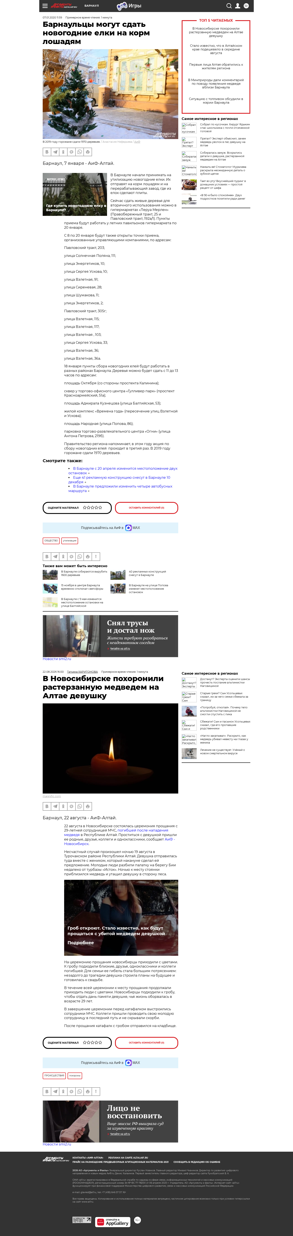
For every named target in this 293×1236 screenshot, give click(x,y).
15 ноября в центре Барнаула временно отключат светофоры (82, 587)
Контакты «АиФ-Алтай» (87, 1157)
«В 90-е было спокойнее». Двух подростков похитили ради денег (222, 197)
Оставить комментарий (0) (146, 507)
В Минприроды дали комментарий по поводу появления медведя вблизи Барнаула (216, 83)
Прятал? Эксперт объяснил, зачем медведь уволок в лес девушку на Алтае (223, 142)
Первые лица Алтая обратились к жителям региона (216, 66)
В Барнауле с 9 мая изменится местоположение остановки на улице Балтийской (82, 602)
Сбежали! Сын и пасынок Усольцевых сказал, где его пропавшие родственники (225, 725)
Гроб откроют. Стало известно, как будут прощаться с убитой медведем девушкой (116, 930)
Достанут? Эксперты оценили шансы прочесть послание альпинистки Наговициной (225, 682)
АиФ (137, 141)
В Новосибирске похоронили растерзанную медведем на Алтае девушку (216, 32)
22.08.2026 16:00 (53, 671)
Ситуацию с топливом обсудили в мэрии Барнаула (216, 101)
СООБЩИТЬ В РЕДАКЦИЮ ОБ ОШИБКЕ (197, 1162)
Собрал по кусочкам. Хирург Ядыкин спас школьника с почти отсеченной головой (225, 128)
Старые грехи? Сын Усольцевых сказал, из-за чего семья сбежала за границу (224, 697)
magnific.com (52, 796)
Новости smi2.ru (57, 659)
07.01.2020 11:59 (52, 17)
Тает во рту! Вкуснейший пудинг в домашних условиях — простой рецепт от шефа (223, 184)
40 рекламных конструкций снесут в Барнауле (147, 573)
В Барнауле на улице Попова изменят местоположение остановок (148, 589)
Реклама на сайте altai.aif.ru (128, 1157)
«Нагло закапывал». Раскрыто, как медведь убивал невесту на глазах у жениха (224, 739)
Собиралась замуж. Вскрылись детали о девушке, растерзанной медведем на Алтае (222, 156)
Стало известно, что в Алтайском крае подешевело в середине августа (216, 49)
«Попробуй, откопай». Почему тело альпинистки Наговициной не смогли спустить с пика (224, 711)
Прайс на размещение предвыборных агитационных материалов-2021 (120, 1162)
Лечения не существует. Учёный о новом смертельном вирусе (222, 751)
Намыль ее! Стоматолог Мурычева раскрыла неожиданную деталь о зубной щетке (223, 170)
